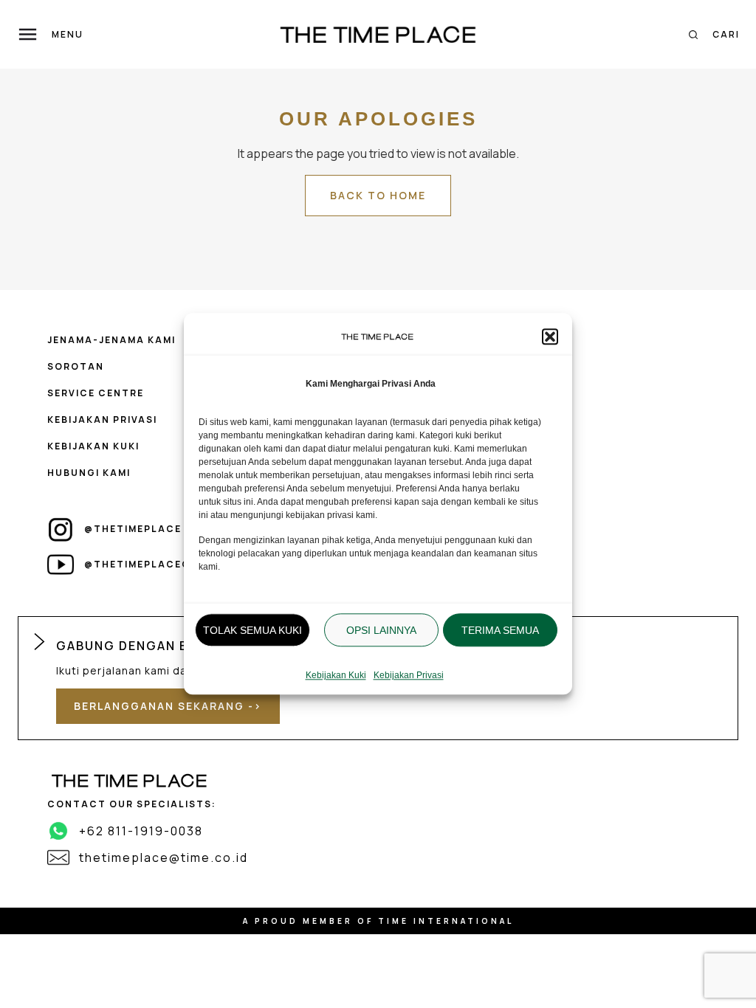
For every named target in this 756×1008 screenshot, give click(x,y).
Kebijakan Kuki (336, 676)
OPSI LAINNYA (381, 630)
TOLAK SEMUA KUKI (252, 630)
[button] (550, 336)
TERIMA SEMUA (500, 630)
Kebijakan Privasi (409, 676)
